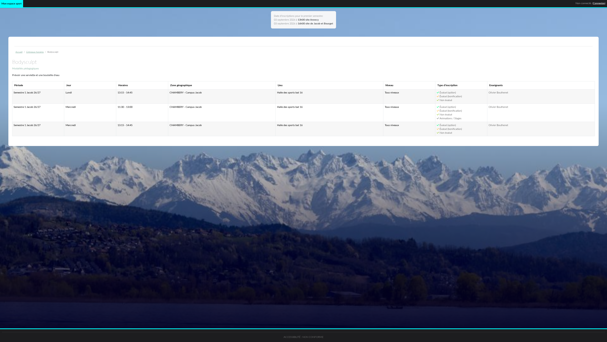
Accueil (18, 52)
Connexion (599, 3)
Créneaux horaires (35, 52)
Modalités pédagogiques (25, 68)
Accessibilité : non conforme (303, 337)
